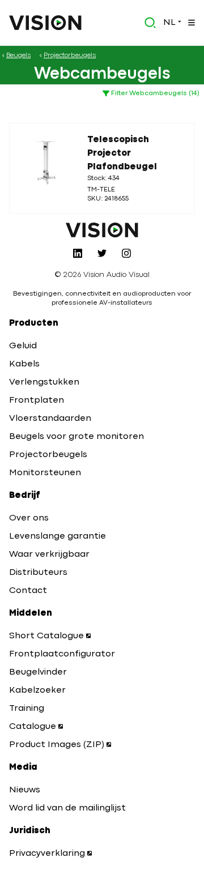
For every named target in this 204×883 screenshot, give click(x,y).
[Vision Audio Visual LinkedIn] (77, 253)
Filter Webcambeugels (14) (154, 93)
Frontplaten (36, 400)
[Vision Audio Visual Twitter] (102, 253)
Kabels (24, 364)
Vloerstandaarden (50, 419)
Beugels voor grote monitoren (76, 437)
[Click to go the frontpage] (45, 22)
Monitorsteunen (45, 473)
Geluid (23, 346)
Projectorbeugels (48, 455)
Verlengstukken (44, 382)
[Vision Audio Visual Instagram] (126, 253)
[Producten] (190, 23)
